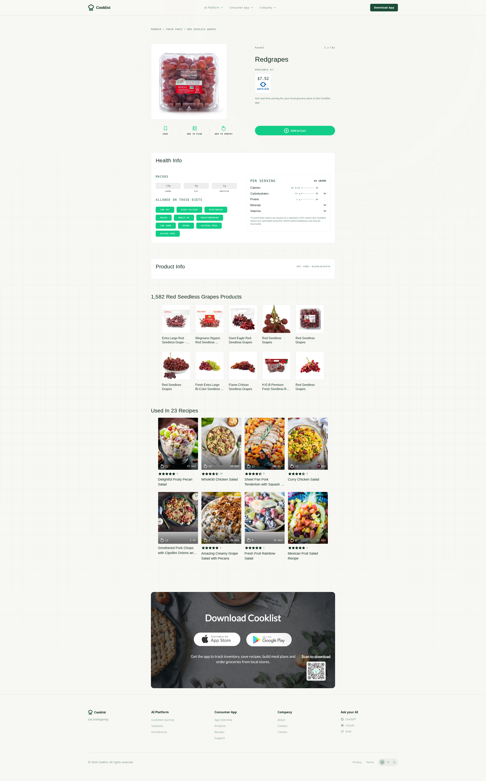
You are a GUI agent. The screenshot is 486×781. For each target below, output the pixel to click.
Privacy (357, 762)
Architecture (159, 732)
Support (220, 738)
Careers (282, 726)
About (281, 720)
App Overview (223, 720)
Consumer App (239, 7)
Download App (384, 7)
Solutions (157, 726)
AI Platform (211, 7)
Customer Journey (162, 720)
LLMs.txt (343, 762)
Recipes (219, 732)
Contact (282, 732)
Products (220, 726)
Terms (370, 762)
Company (266, 7)
